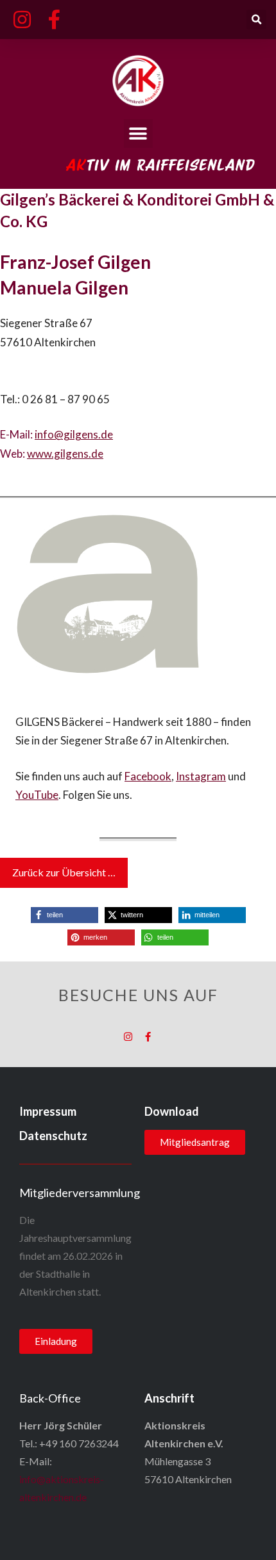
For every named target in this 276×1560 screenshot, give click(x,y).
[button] (256, 19)
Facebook (148, 776)
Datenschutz (53, 1136)
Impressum (47, 1111)
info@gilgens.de (74, 434)
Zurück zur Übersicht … (64, 872)
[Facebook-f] (148, 1036)
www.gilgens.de (65, 453)
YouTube (36, 794)
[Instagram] (128, 1036)
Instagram (201, 776)
